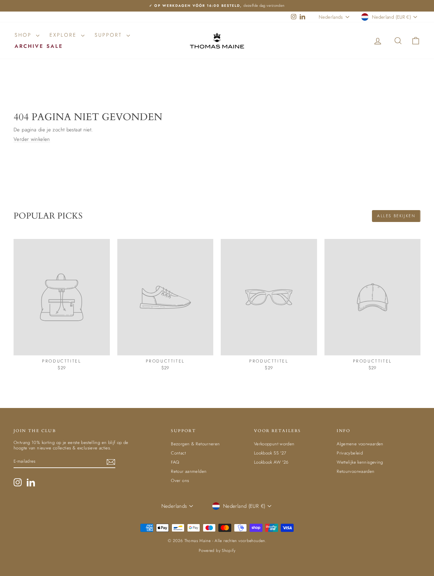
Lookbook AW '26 (271, 462)
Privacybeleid (350, 453)
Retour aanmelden (188, 471)
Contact (178, 453)
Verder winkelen (32, 139)
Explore (64, 35)
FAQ (175, 462)
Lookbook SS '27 (270, 453)
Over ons (180, 480)
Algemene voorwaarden (360, 444)
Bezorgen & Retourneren (195, 444)
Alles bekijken (396, 216)
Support (110, 35)
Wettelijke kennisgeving (360, 462)
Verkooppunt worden (274, 444)
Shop (24, 35)
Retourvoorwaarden (355, 471)
